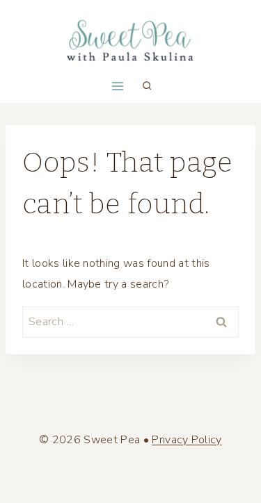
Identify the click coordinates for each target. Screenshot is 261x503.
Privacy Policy (186, 439)
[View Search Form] (147, 86)
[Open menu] (118, 86)
